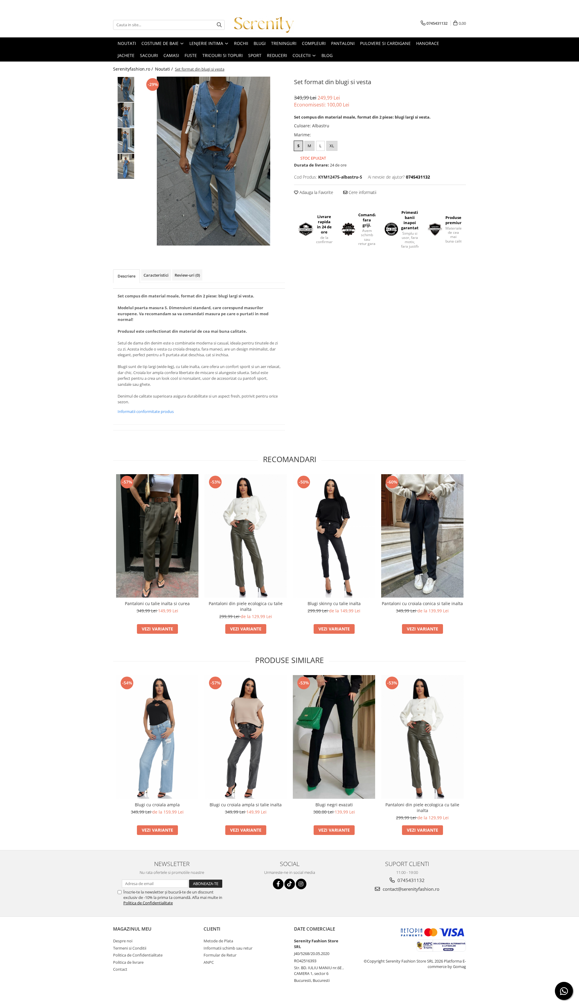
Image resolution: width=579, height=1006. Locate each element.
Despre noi (122, 941)
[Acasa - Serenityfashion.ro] (264, 25)
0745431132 (410, 880)
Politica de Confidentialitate (148, 903)
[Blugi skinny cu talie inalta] (334, 536)
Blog (327, 55)
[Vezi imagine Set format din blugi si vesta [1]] (125, 115)
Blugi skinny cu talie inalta (334, 603)
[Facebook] (278, 884)
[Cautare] (219, 25)
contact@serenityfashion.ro (410, 889)
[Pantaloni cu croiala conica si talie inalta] (422, 536)
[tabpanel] (213, 161)
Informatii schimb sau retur (228, 948)
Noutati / (164, 69)
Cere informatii (361, 192)
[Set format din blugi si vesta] (213, 161)
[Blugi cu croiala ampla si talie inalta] (245, 737)
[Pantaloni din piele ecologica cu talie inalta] (245, 536)
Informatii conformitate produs (146, 411)
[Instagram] (301, 884)
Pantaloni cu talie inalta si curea (157, 603)
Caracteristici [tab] (156, 275)
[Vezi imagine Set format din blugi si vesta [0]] (125, 89)
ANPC (209, 962)
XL (332, 145)
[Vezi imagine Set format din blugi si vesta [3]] (125, 166)
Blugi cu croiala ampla (157, 805)
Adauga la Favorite (315, 192)
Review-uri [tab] (187, 275)
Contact (120, 969)
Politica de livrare (128, 962)
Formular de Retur (220, 955)
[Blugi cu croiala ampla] (157, 737)
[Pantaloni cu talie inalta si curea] (157, 536)
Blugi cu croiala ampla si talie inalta (246, 805)
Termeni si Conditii (129, 948)
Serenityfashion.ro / (133, 69)
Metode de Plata (218, 941)
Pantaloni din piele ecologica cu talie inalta (246, 606)
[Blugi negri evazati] (334, 737)
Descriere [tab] (126, 276)
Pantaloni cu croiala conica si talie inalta (422, 603)
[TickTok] (289, 884)
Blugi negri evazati (334, 805)
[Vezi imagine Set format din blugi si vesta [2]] (125, 140)
